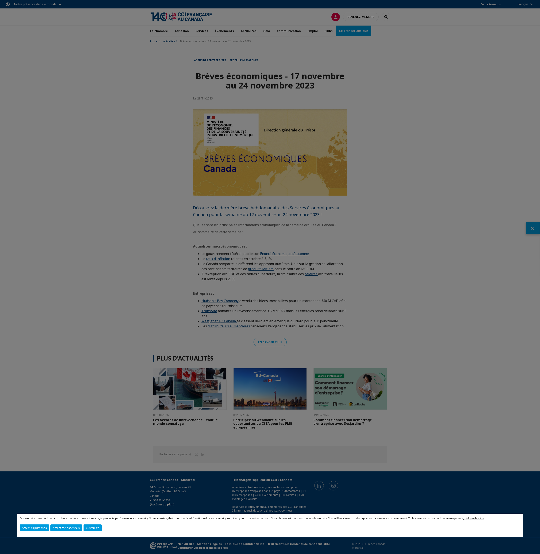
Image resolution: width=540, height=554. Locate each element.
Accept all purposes (34, 528)
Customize (92, 528)
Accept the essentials (66, 528)
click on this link (474, 518)
